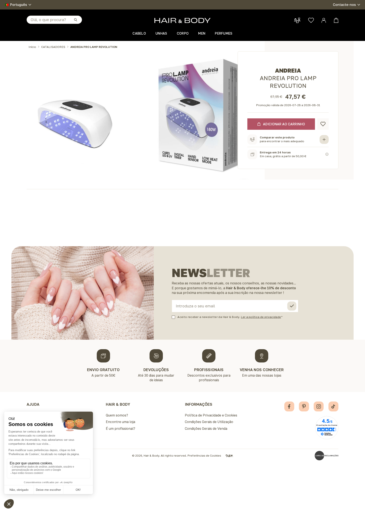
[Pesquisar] (75, 20)
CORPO (183, 33)
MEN (201, 33)
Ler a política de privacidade (261, 317)
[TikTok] (333, 406)
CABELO (139, 33)
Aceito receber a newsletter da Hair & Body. (229, 317)
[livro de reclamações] (327, 455)
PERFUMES (224, 33)
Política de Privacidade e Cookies (211, 415)
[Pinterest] (304, 406)
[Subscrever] (291, 306)
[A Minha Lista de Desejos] (311, 20)
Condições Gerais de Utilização (209, 422)
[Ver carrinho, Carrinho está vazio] (336, 20)
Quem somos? (117, 415)
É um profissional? (120, 428)
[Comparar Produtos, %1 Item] (297, 20)
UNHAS (161, 33)
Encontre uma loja (120, 422)
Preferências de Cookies (204, 455)
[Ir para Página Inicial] (182, 20)
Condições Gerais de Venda (206, 428)
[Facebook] (289, 406)
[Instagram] (319, 406)
